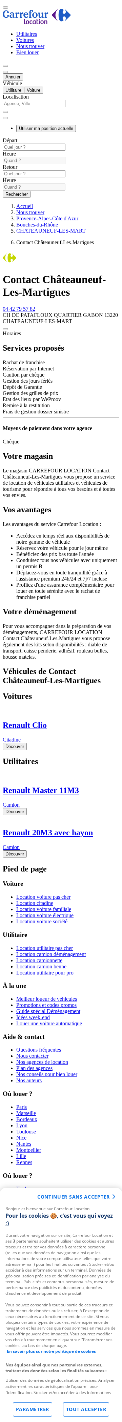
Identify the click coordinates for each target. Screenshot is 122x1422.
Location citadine (34, 903)
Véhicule (12, 83)
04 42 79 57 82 (19, 309)
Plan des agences (34, 1068)
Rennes (24, 1162)
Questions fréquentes (38, 1050)
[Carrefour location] (37, 22)
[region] (61, 1305)
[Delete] (5, 112)
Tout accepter (86, 1409)
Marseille (26, 1113)
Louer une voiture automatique (49, 1023)
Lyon (21, 1125)
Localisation (16, 97)
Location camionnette (39, 960)
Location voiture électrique (45, 915)
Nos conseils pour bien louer (46, 1074)
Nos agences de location (42, 1062)
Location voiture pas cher (43, 897)
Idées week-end (33, 1017)
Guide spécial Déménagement (48, 1011)
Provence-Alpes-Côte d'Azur (47, 218)
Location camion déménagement (51, 954)
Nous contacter (32, 1056)
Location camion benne (41, 966)
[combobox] (61, 106)
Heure (9, 154)
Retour (10, 167)
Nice (21, 1138)
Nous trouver (30, 46)
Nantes (23, 1144)
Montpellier (28, 1150)
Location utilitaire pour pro (45, 973)
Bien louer (27, 52)
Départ (10, 140)
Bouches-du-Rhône (37, 225)
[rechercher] (5, 118)
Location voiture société (41, 921)
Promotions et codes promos (46, 1005)
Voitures (25, 40)
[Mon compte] (5, 66)
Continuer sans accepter (73, 1196)
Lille (21, 1156)
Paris (21, 1107)
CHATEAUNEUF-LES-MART (51, 231)
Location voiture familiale (43, 909)
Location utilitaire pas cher (44, 948)
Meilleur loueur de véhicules (46, 999)
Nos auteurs (29, 1080)
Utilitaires (26, 34)
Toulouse (26, 1131)
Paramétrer (32, 1409)
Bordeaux (26, 1119)
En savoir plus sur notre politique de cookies (51, 1351)
